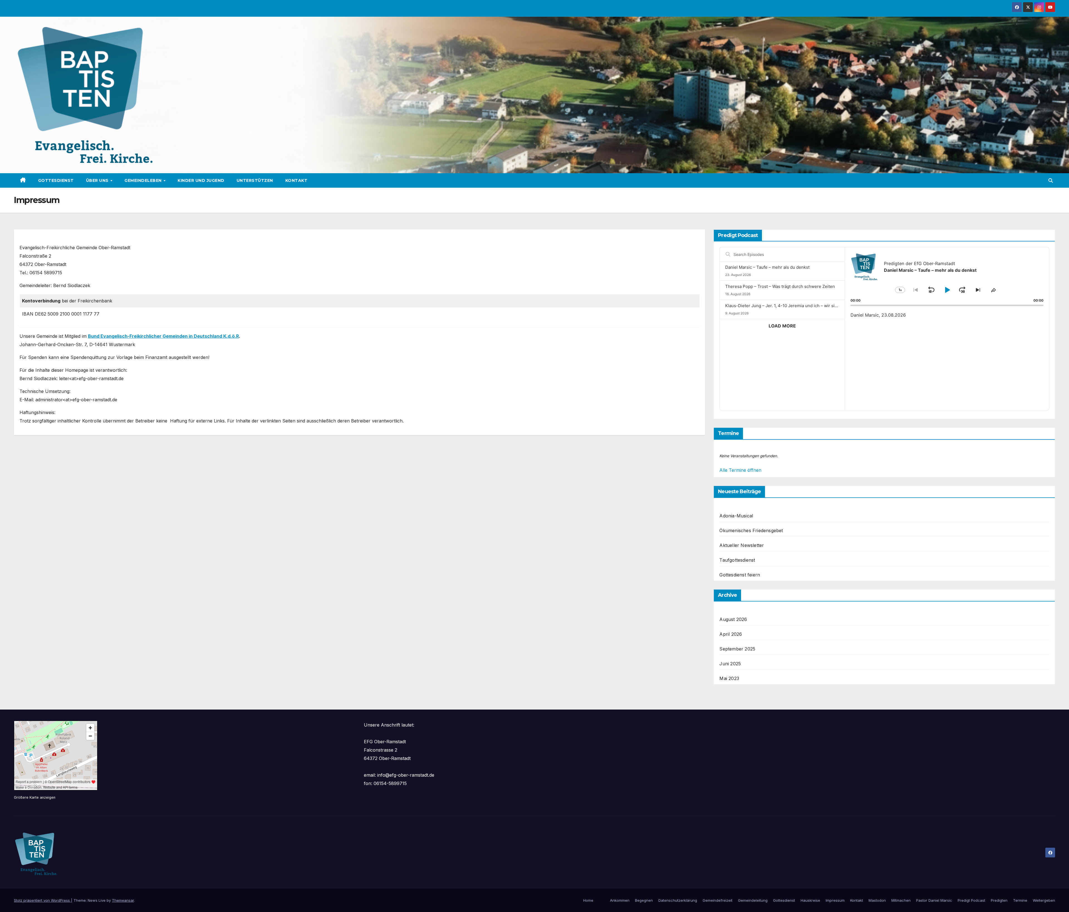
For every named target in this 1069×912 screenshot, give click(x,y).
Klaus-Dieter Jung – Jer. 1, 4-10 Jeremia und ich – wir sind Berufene (792, 305)
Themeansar (123, 900)
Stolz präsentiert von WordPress (42, 900)
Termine (1020, 900)
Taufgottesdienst (737, 560)
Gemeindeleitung (753, 900)
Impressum (835, 900)
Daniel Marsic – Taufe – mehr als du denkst (767, 267)
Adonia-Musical (736, 516)
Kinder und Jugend (201, 180)
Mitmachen (901, 900)
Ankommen (619, 900)
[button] (1050, 180)
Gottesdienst (56, 180)
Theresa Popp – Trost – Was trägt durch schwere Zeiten (780, 286)
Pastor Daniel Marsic (934, 900)
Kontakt (296, 180)
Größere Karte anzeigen (34, 797)
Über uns (98, 180)
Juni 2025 (730, 663)
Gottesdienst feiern (739, 575)
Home (588, 900)
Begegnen (644, 900)
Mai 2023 (729, 678)
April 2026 (730, 634)
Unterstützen (255, 180)
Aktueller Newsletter (741, 545)
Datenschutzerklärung (677, 900)
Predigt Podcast (971, 900)
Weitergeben (1044, 900)
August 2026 (733, 619)
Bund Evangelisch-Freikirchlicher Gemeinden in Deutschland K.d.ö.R (163, 336)
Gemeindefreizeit (717, 900)
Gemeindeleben (143, 180)
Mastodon (877, 900)
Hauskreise (810, 900)
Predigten (999, 900)
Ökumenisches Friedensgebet (751, 530)
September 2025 (737, 649)
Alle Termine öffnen (740, 470)
